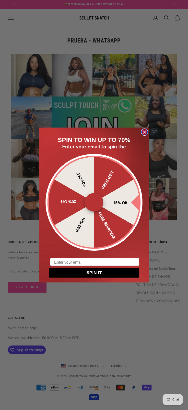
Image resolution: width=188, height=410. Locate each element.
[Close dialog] (144, 132)
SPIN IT (94, 272)
